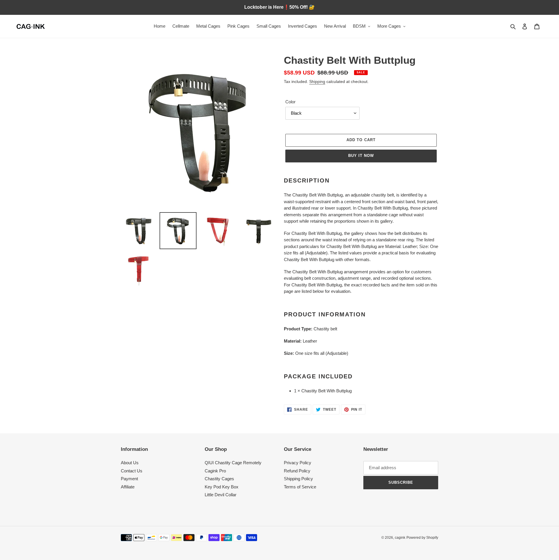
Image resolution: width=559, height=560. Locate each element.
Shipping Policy (298, 478)
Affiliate (128, 486)
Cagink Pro (215, 470)
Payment (129, 478)
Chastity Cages (219, 478)
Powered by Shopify (422, 538)
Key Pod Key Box (221, 486)
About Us (130, 462)
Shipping (317, 81)
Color (290, 101)
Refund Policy (297, 470)
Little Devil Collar (220, 494)
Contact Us (131, 470)
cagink (400, 538)
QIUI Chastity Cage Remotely (233, 462)
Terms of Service (300, 486)
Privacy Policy (297, 462)
